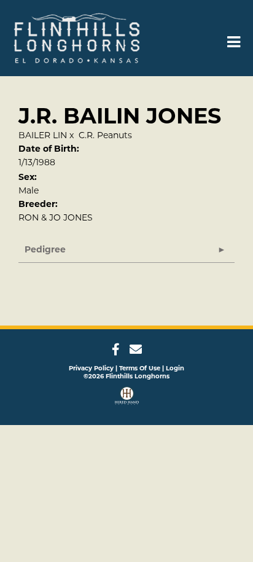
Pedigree (45, 249)
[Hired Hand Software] (127, 397)
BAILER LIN (42, 135)
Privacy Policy (91, 368)
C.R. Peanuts (105, 135)
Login (175, 368)
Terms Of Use (139, 368)
